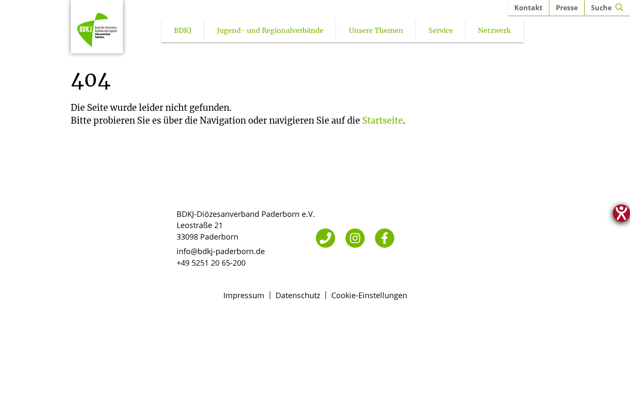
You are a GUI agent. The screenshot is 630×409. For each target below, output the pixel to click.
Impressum (243, 295)
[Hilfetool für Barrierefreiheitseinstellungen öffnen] (621, 213)
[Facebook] (384, 238)
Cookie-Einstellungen (369, 295)
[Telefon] (325, 238)
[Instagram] (355, 238)
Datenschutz (298, 295)
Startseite (382, 120)
